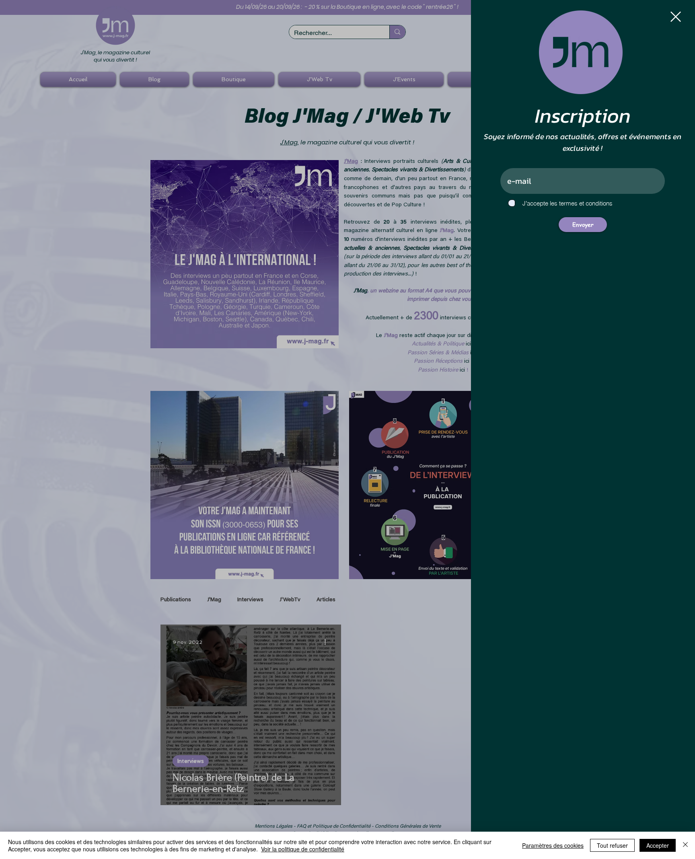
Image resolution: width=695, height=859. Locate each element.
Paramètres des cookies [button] (553, 845)
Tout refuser (612, 845)
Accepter (657, 845)
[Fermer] (685, 845)
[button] (675, 16)
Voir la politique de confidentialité (302, 849)
